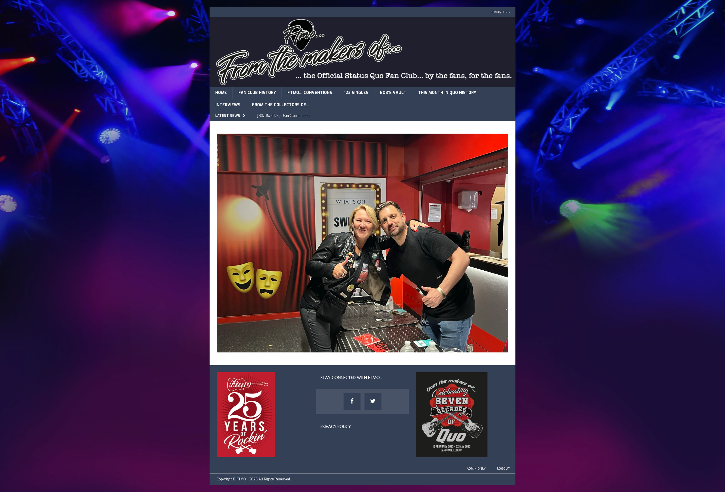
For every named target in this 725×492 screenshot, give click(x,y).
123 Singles (356, 92)
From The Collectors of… (280, 105)
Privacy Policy (336, 426)
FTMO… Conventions (309, 92)
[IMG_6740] (362, 349)
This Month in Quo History (447, 92)
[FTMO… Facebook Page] (352, 401)
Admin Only (476, 469)
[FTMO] (362, 83)
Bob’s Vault (393, 92)
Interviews (228, 105)
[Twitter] (372, 401)
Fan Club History (257, 92)
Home (221, 92)
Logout (503, 469)
